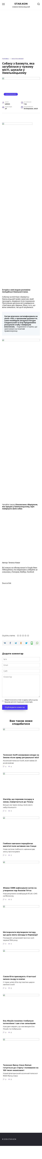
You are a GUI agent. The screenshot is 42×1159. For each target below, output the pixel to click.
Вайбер (23, 572)
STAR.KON (21, 3)
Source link (6, 583)
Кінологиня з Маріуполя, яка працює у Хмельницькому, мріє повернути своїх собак (20, 506)
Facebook (30, 572)
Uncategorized (10, 94)
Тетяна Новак (14, 562)
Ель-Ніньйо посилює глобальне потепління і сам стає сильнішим (19, 1022)
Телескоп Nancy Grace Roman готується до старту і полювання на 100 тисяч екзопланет (20, 1067)
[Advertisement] (21, 535)
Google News (32, 567)
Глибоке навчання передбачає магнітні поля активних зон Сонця (19, 845)
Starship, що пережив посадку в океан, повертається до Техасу (18, 800)
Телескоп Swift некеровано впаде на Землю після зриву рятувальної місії (21, 756)
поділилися (21, 326)
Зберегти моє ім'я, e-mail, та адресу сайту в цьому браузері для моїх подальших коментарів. (21, 701)
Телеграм (15, 572)
